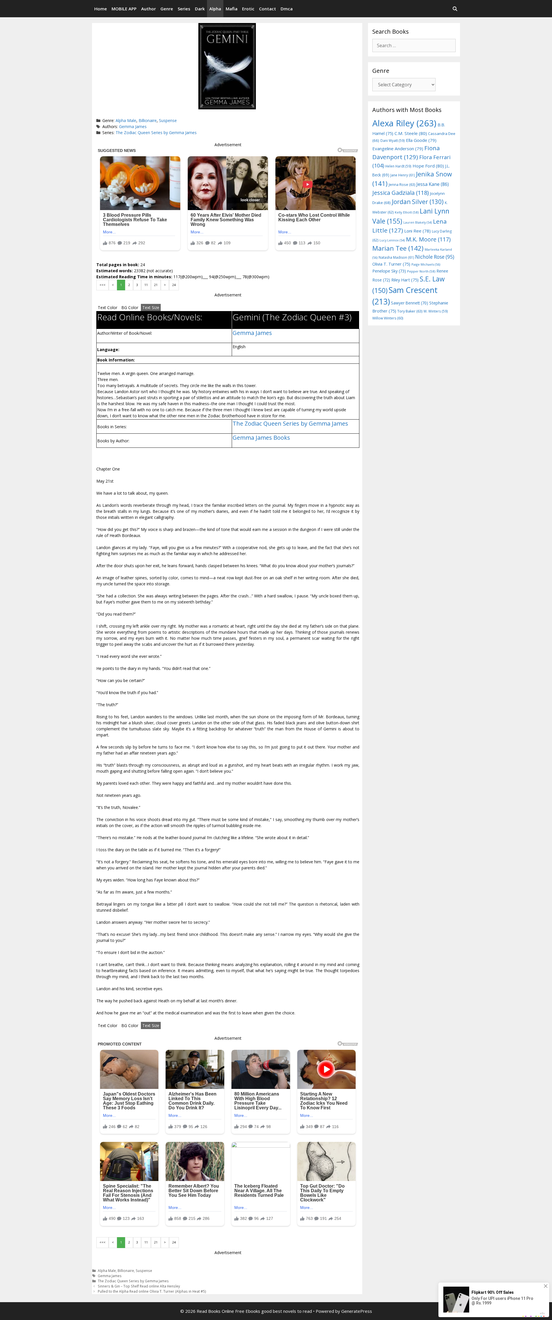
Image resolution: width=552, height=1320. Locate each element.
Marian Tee (397, 248)
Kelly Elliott (407, 212)
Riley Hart (405, 280)
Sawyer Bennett (409, 303)
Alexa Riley (404, 123)
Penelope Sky (389, 271)
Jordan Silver (418, 201)
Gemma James (133, 126)
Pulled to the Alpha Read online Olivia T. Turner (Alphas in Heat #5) (152, 1291)
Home (100, 9)
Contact (267, 9)
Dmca (287, 9)
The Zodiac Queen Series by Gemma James (156, 132)
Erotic (248, 9)
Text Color (107, 307)
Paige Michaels (425, 264)
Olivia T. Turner (391, 264)
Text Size (150, 307)
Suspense (168, 120)
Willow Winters (387, 318)
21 (156, 285)
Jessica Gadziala (400, 193)
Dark (200, 9)
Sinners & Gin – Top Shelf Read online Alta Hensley (139, 1286)
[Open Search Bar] (455, 8)
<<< (102, 285)
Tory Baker (409, 311)
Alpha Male (126, 120)
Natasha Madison (396, 257)
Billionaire (148, 120)
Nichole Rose (434, 257)
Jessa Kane (432, 184)
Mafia (231, 9)
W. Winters (435, 311)
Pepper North (421, 271)
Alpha (215, 9)
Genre (166, 9)
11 (146, 285)
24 (174, 285)
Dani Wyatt (392, 140)
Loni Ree (417, 231)
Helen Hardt (398, 166)
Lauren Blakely (417, 222)
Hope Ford (428, 166)
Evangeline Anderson (397, 148)
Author (148, 9)
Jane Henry (402, 175)
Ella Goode (421, 140)
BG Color (129, 307)
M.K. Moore (428, 239)
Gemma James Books (261, 437)
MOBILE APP (124, 9)
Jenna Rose (402, 184)
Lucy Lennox (392, 240)
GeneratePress (356, 1311)
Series (184, 9)
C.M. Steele (410, 133)
